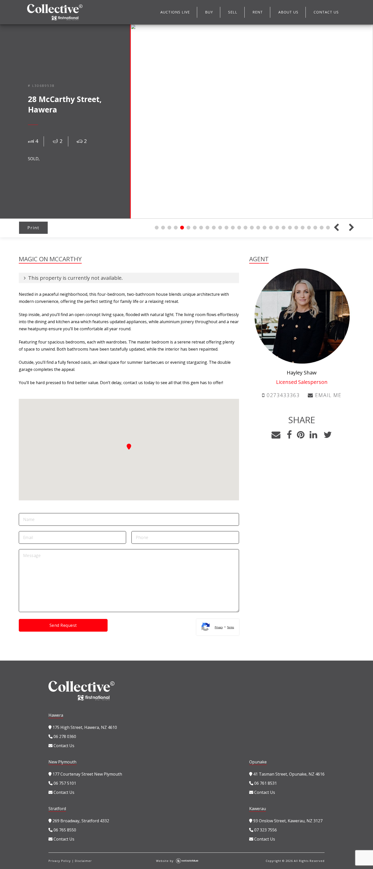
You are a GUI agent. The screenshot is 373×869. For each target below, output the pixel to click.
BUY (209, 12)
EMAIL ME (327, 395)
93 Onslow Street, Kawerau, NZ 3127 (287, 821)
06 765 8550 (64, 830)
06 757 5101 (64, 783)
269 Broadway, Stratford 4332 (80, 821)
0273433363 (282, 395)
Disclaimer (83, 861)
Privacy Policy (59, 861)
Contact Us (63, 745)
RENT (257, 12)
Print (33, 228)
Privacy (219, 627)
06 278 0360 (64, 736)
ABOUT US (288, 12)
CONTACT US (326, 12)
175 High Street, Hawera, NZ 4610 (84, 727)
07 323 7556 (265, 830)
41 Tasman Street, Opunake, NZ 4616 (288, 774)
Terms (230, 627)
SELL (232, 12)
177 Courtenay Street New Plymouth (87, 774)
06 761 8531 (265, 783)
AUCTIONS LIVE (175, 12)
